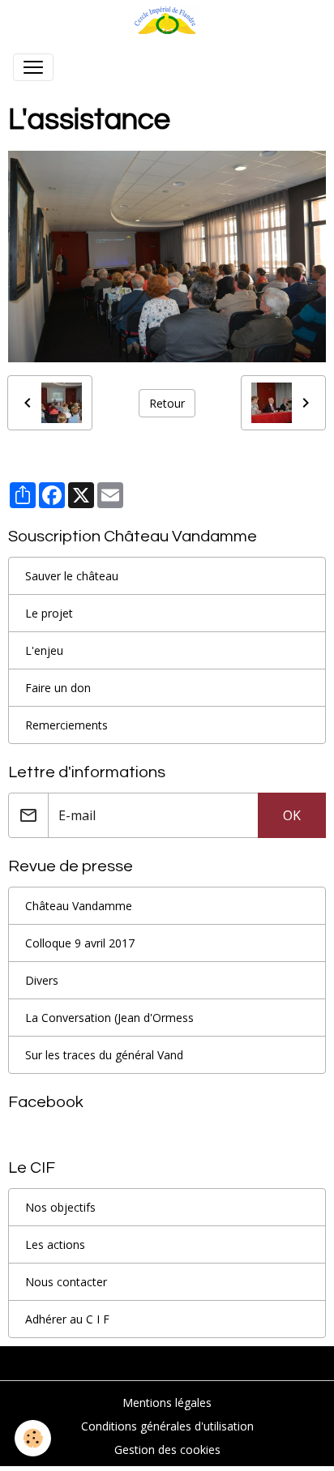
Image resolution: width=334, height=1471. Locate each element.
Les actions (55, 1244)
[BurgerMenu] (33, 67)
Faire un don (58, 687)
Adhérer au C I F (67, 1319)
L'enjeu (44, 650)
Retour (167, 403)
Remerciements (66, 725)
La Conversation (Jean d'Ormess (109, 1017)
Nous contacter (66, 1281)
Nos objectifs (60, 1207)
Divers (41, 980)
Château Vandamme (78, 905)
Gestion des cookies (167, 1449)
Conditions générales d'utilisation (167, 1426)
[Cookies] (33, 1438)
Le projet (49, 613)
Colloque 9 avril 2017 (80, 943)
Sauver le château (71, 576)
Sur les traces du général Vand (104, 1055)
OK (292, 815)
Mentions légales (167, 1402)
